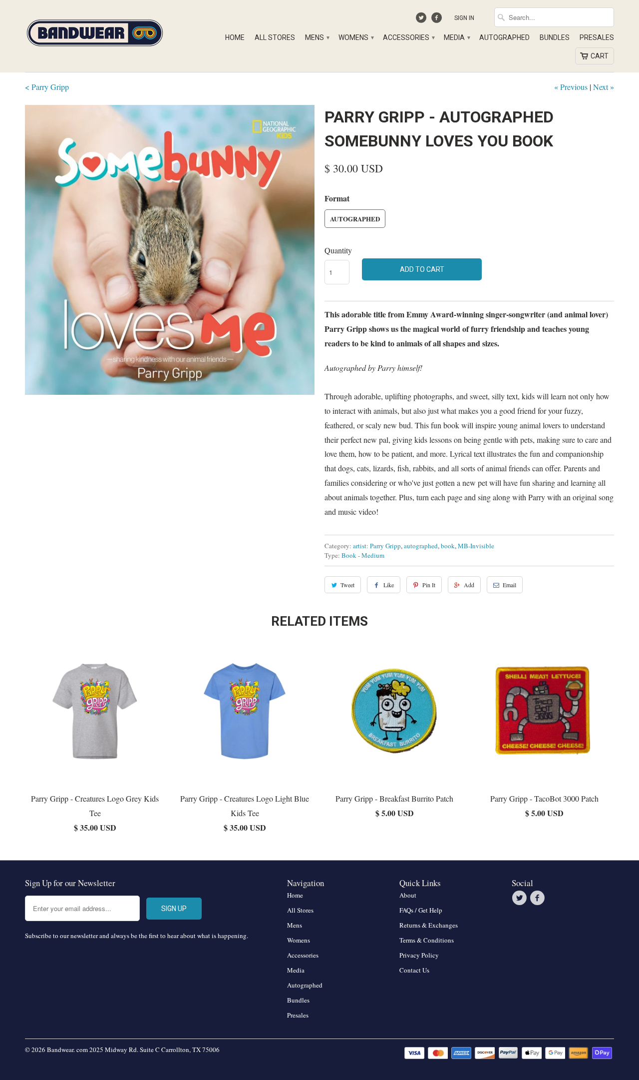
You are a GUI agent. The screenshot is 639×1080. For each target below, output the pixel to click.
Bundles (555, 37)
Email (509, 585)
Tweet (347, 585)
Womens (355, 37)
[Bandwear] (95, 30)
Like (388, 585)
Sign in (464, 17)
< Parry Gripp (47, 86)
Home (235, 37)
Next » (603, 86)
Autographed (504, 37)
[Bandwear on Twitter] (422, 20)
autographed (421, 545)
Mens (316, 37)
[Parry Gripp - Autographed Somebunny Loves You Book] (170, 250)
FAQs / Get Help (420, 910)
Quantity (338, 250)
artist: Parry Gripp (377, 545)
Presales (597, 37)
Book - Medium (362, 555)
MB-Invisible (476, 545)
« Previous (571, 86)
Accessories (408, 37)
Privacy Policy (419, 955)
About (407, 895)
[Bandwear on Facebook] (437, 20)
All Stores (275, 37)
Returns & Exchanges (428, 925)
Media (456, 37)
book (448, 545)
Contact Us (414, 970)
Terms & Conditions (426, 940)
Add (469, 585)
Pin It (428, 585)
